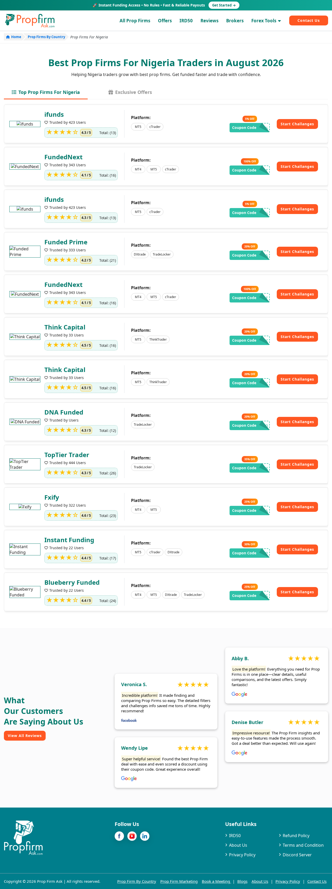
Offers (165, 21)
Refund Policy (296, 835)
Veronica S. (134, 684)
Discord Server (297, 855)
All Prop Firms (135, 21)
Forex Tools (263, 21)
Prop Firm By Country (136, 881)
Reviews (209, 21)
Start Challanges (297, 123)
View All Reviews (25, 735)
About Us (238, 845)
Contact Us (309, 20)
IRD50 (186, 21)
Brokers (235, 21)
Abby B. (240, 658)
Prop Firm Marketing (179, 881)
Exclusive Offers (133, 92)
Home (16, 37)
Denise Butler (247, 722)
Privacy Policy (242, 855)
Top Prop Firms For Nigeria (48, 92)
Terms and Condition (303, 845)
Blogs (242, 881)
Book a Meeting (216, 881)
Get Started (224, 5)
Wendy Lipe (134, 748)
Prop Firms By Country (46, 37)
